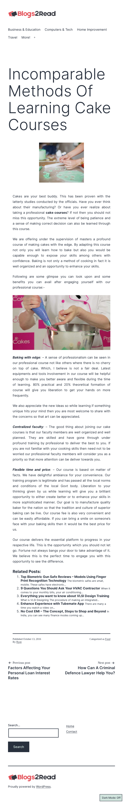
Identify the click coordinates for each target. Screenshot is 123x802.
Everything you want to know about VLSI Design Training (65, 596)
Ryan (19, 642)
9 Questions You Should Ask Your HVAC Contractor (60, 588)
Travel (12, 37)
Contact (71, 731)
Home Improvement (92, 29)
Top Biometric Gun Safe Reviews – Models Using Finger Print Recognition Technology (63, 579)
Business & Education (24, 29)
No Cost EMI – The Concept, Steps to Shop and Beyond (63, 611)
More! (25, 37)
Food (107, 639)
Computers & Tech (59, 29)
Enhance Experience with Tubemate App (52, 604)
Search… (14, 725)
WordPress (43, 786)
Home (70, 726)
